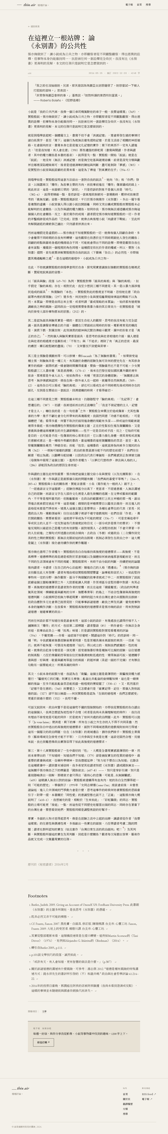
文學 (44, 1011)
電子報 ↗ (147, 1099)
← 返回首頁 (34, 26)
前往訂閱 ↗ (43, 1042)
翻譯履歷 (128, 1104)
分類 (125, 1109)
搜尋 (148, 4)
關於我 (126, 1099)
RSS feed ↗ (149, 1094)
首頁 (139, 4)
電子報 (129, 4)
